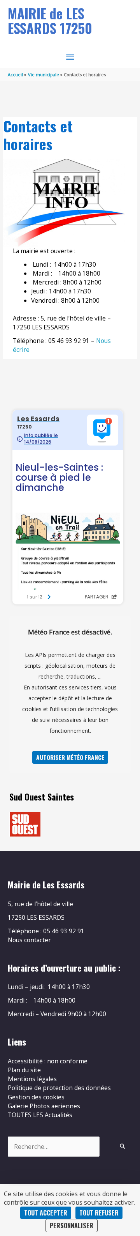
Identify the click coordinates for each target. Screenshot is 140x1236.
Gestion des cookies (36, 1097)
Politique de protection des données (59, 1087)
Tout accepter (45, 1212)
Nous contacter (29, 940)
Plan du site (24, 1070)
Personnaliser (71, 1225)
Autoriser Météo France (70, 757)
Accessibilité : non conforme (48, 1061)
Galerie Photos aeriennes (44, 1106)
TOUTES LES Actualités (40, 1115)
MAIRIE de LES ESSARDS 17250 (50, 20)
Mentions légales (32, 1079)
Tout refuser (99, 1212)
